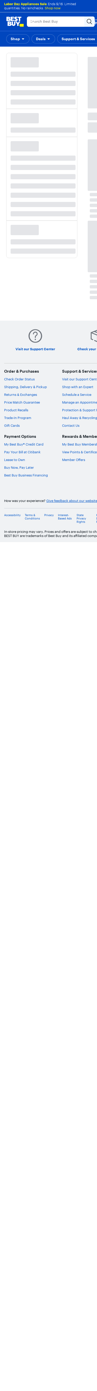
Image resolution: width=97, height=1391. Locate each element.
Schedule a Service (76, 394)
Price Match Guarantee (22, 402)
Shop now (53, 8)
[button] (17, 39)
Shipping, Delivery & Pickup (25, 387)
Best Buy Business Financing (26, 475)
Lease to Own (14, 460)
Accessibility (12, 515)
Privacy (49, 515)
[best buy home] (15, 21)
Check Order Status (19, 379)
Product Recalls (16, 410)
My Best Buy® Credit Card (23, 444)
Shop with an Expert (77, 387)
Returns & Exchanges (20, 394)
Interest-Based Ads (65, 517)
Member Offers (73, 460)
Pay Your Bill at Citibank (22, 452)
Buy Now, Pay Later (19, 467)
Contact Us (70, 425)
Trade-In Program (17, 418)
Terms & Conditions (32, 517)
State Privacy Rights (81, 519)
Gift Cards (12, 425)
